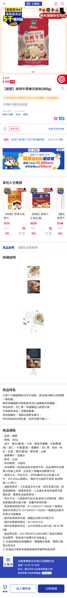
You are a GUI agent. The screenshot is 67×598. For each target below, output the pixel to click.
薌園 (9, 89)
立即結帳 (51, 588)
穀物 (25, 114)
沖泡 (18, 114)
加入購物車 (23, 588)
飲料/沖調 (8, 114)
